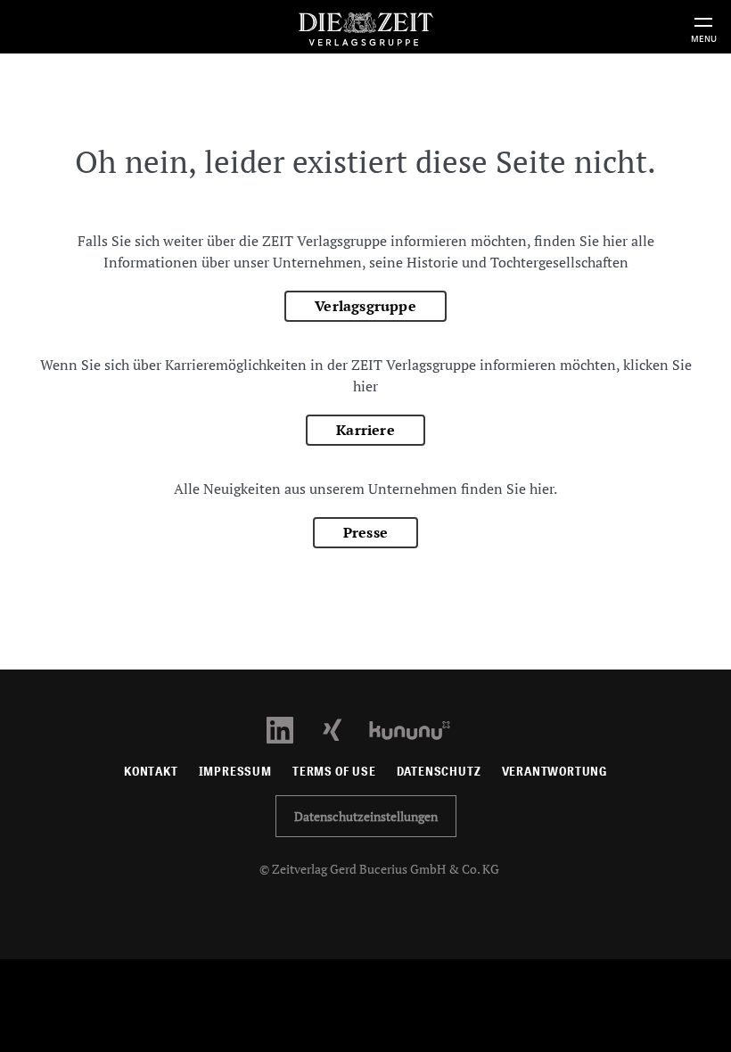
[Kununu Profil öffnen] (418, 728)
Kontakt (151, 771)
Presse (365, 532)
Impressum (235, 771)
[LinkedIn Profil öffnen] (290, 728)
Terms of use (334, 771)
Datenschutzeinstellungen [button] (366, 816)
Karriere (365, 430)
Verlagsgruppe (365, 306)
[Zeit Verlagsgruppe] (365, 26)
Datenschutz (439, 771)
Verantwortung (555, 771)
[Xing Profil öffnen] (342, 728)
